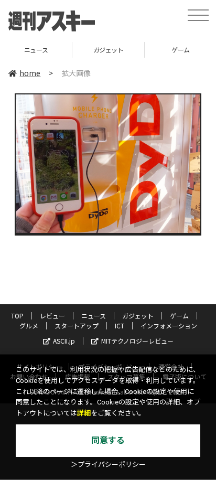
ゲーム (179, 315)
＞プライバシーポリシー (108, 464)
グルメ (28, 325)
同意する (108, 440)
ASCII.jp (64, 340)
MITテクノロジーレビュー (137, 340)
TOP (17, 315)
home (29, 73)
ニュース (36, 49)
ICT (119, 325)
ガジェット (108, 49)
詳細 (84, 413)
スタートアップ (77, 325)
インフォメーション (169, 325)
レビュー (52, 315)
